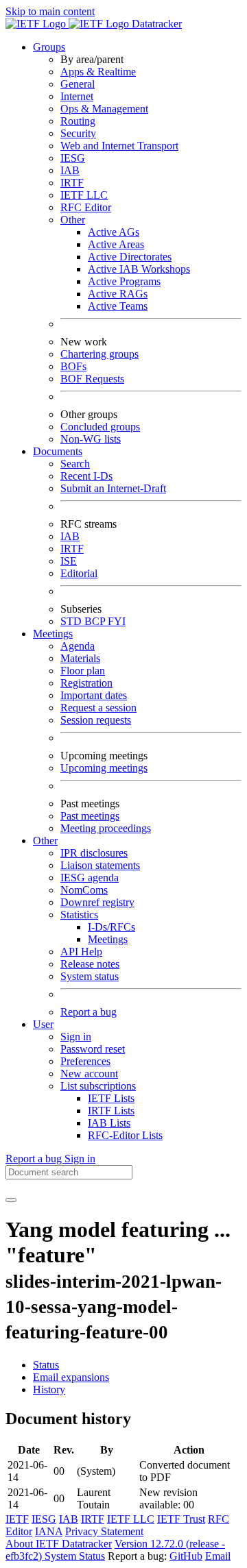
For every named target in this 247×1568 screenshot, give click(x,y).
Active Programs (124, 281)
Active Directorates (130, 256)
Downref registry (97, 902)
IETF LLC (84, 195)
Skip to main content (50, 11)
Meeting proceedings (105, 828)
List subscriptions (98, 1086)
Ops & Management (104, 108)
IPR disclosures (94, 853)
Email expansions (71, 1377)
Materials (80, 658)
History (49, 1389)
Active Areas (116, 244)
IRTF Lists (111, 1110)
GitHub (185, 1556)
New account (89, 1073)
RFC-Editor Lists (125, 1135)
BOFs (73, 366)
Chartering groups (99, 354)
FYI (117, 621)
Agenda (77, 646)
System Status (75, 1556)
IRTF (72, 182)
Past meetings (89, 816)
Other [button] (45, 840)
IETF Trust (181, 1519)
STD (72, 621)
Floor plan (82, 670)
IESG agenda (89, 877)
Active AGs (113, 232)
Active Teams (118, 306)
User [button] (43, 1024)
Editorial (78, 573)
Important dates (93, 695)
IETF (17, 1519)
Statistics (79, 914)
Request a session (98, 707)
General (77, 84)
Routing (77, 121)
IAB (70, 170)
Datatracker (155, 23)
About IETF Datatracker (58, 1543)
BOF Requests (92, 378)
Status (46, 1365)
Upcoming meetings (104, 768)
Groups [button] (49, 47)
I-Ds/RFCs (111, 927)
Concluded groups (100, 426)
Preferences (85, 1061)
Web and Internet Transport (119, 145)
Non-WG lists (90, 439)
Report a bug (88, 1012)
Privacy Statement (104, 1531)
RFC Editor (85, 207)
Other (72, 219)
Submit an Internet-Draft (113, 488)
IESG (72, 158)
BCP (96, 621)
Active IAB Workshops (139, 269)
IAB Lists (109, 1123)
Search (75, 463)
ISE (68, 561)
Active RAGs (118, 293)
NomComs (84, 890)
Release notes (89, 964)
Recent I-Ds (86, 476)
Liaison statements (100, 865)
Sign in (75, 1036)
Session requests (95, 720)
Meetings (108, 939)
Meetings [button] (53, 633)
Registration (86, 683)
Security (78, 133)
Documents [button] (57, 451)
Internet (76, 96)
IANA (48, 1531)
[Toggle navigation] (10, 1200)
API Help (81, 951)
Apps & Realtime (98, 71)
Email (218, 1556)
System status (89, 976)
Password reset (92, 1049)
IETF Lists (111, 1098)
